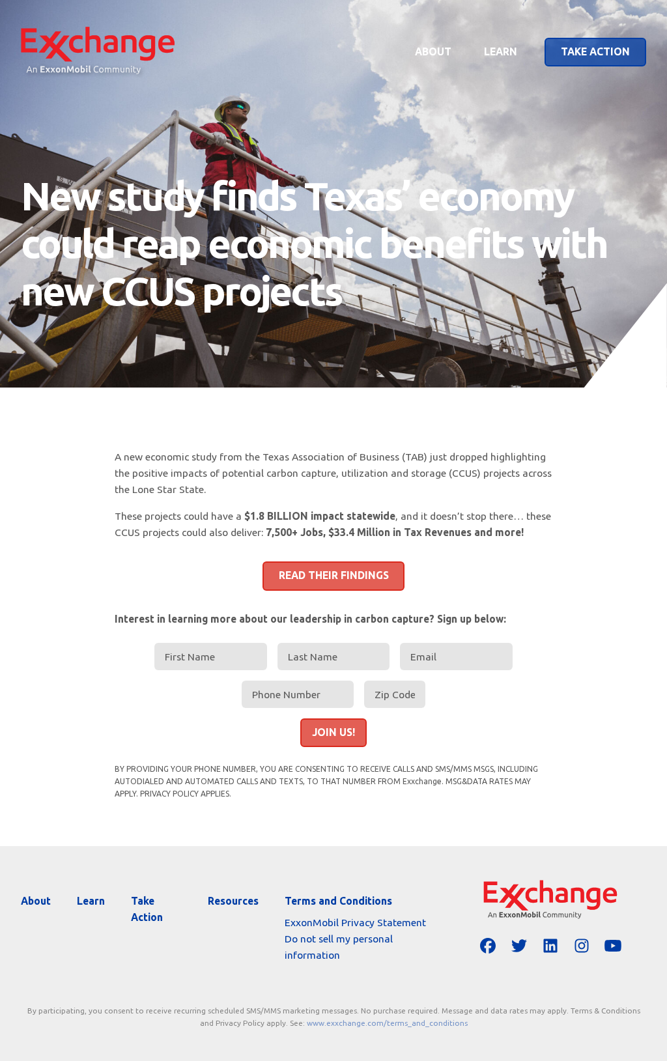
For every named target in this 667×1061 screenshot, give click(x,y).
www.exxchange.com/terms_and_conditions (387, 1023)
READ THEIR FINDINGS (334, 575)
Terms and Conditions (338, 901)
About (433, 51)
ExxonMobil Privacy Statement (355, 922)
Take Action (595, 51)
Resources (233, 901)
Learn (500, 51)
